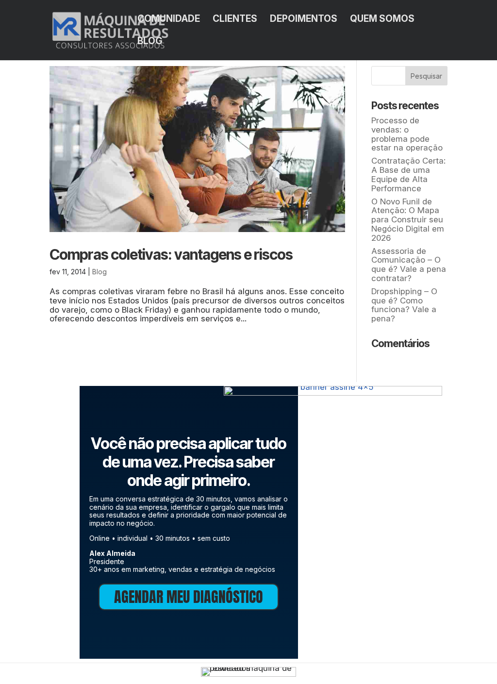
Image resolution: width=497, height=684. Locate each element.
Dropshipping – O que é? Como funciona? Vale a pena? (404, 304)
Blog (150, 42)
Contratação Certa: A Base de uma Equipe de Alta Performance (408, 174)
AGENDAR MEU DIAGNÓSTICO (188, 597)
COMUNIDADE (168, 20)
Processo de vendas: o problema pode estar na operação (407, 134)
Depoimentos (303, 20)
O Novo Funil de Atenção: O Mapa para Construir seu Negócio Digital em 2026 (407, 220)
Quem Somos (382, 20)
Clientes (235, 20)
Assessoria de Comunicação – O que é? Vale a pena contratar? (408, 264)
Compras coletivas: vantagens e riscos (171, 254)
